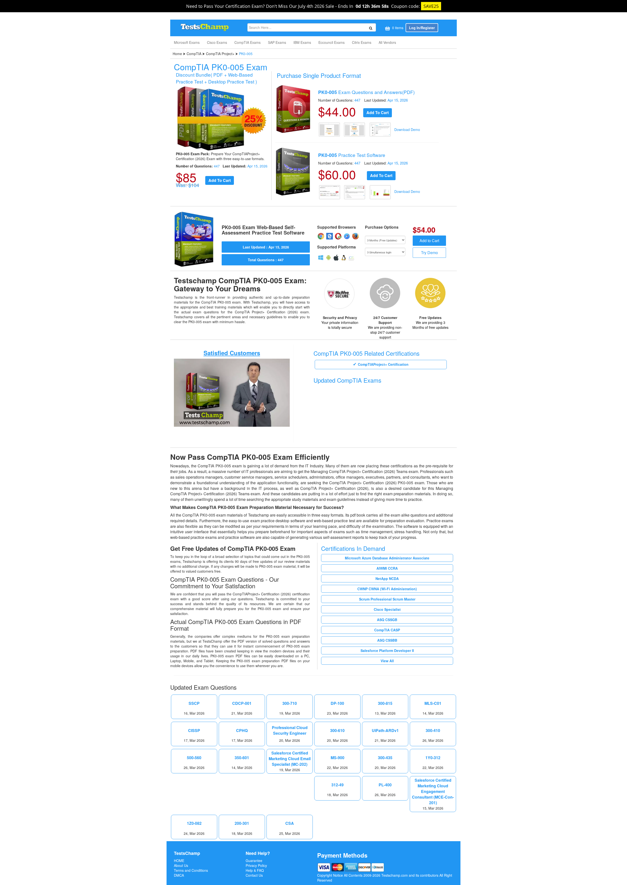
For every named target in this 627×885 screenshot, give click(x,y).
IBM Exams (302, 42)
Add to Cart (429, 240)
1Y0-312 (432, 757)
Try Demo (429, 252)
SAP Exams (277, 42)
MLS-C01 (432, 703)
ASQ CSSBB (387, 640)
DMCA (179, 875)
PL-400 (385, 785)
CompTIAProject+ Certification (383, 364)
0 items (397, 27)
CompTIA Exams (247, 42)
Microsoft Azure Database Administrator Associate (387, 557)
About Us (181, 865)
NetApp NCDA (387, 578)
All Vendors (387, 42)
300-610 (337, 730)
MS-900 (337, 757)
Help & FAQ (255, 870)
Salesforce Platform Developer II (387, 650)
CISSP (194, 730)
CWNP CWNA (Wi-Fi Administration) (387, 588)
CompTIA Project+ (220, 53)
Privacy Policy (256, 865)
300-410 (433, 730)
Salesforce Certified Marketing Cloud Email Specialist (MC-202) (290, 758)
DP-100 (337, 703)
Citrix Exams (361, 42)
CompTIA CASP (387, 629)
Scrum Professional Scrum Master (387, 599)
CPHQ (242, 730)
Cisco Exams (217, 42)
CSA (289, 823)
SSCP (194, 703)
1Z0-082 (194, 823)
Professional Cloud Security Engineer (290, 730)
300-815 (385, 703)
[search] (370, 27)
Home (178, 53)
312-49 (337, 785)
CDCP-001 (242, 703)
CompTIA (194, 53)
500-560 (194, 757)
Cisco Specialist (387, 609)
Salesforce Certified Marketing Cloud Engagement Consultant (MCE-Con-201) (433, 791)
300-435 (385, 757)
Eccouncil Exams (331, 42)
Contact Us (254, 875)
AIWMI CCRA (387, 568)
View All (387, 660)
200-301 (242, 823)
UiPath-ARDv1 (385, 730)
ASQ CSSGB (387, 619)
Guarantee (254, 860)
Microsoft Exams (187, 42)
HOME (179, 860)
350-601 (242, 757)
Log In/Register (422, 27)
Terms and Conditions (191, 870)
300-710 (289, 703)
